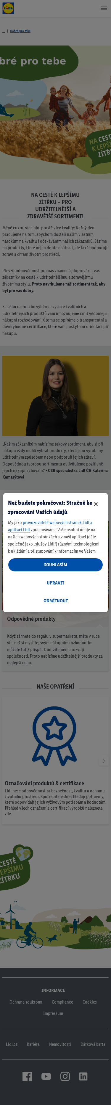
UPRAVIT (55, 583)
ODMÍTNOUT (56, 601)
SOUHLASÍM (55, 565)
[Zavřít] (96, 504)
